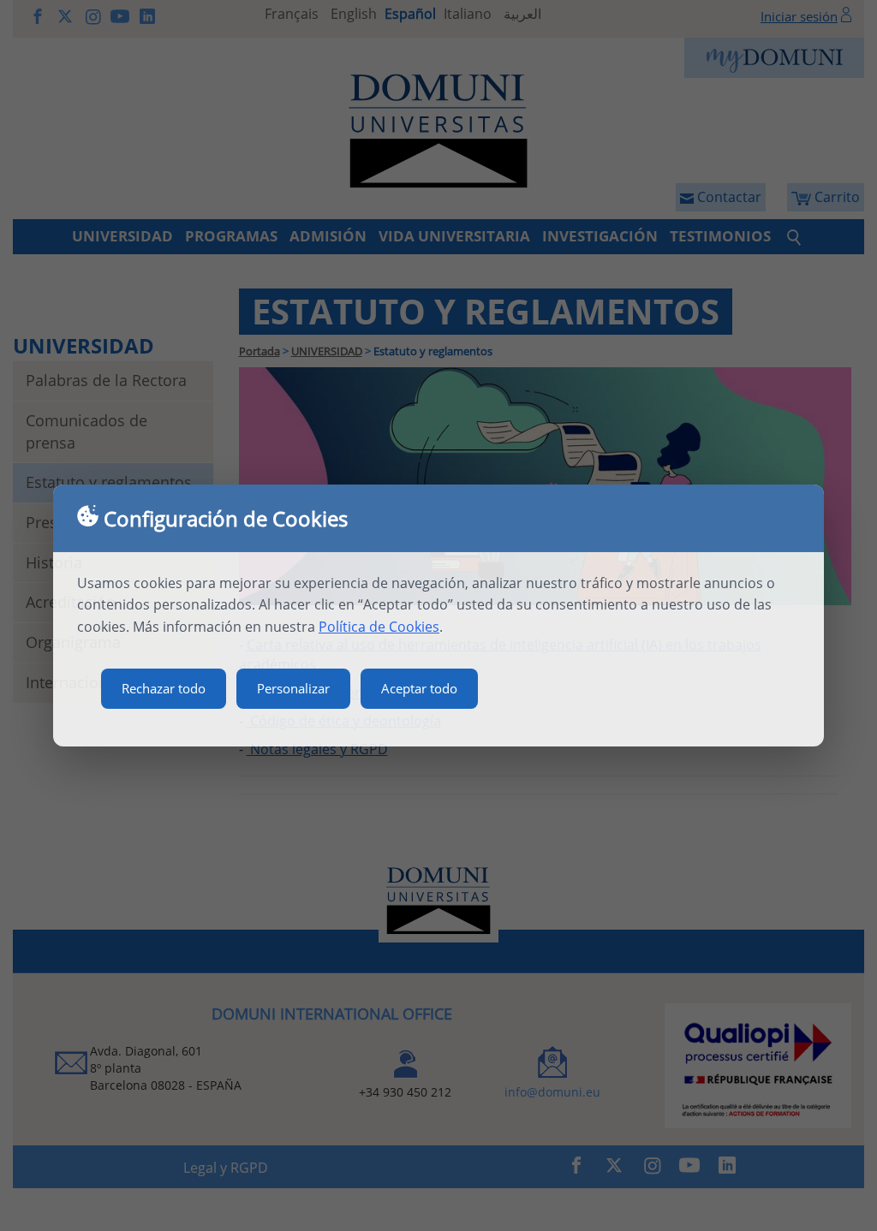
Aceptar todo (419, 688)
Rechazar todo (164, 688)
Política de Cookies (379, 626)
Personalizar (293, 688)
